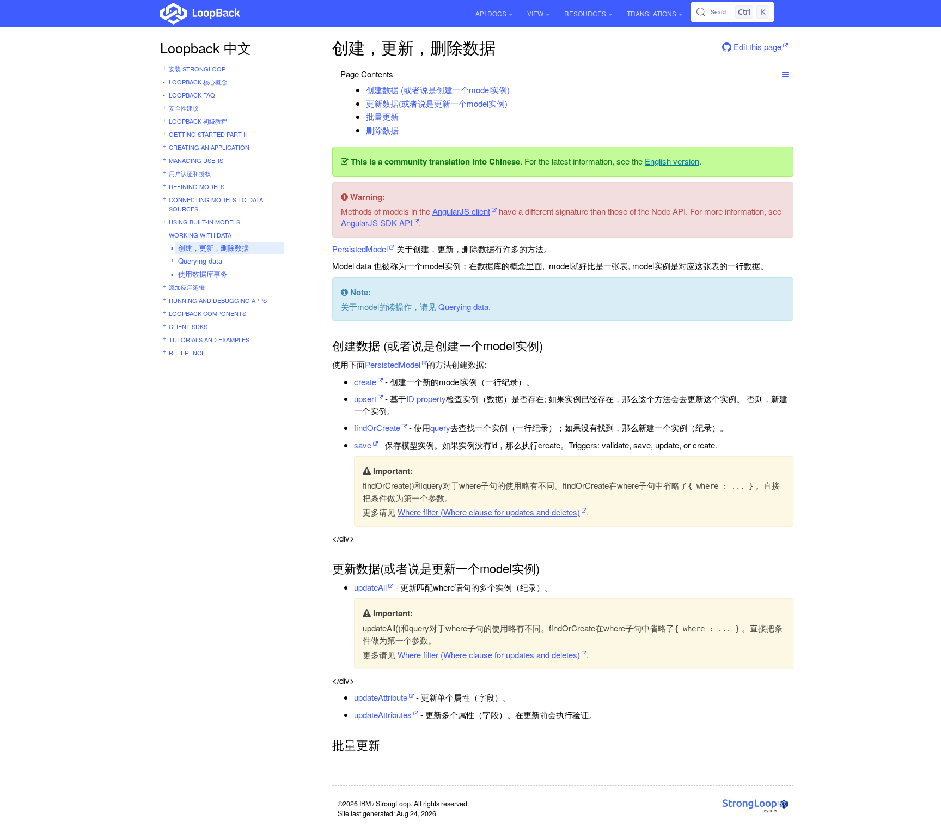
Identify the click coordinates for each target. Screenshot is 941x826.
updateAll (370, 587)
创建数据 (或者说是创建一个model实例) (438, 89)
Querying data (200, 261)
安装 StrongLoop (197, 68)
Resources (585, 13)
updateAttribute (380, 697)
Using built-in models (204, 221)
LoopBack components (207, 313)
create (365, 381)
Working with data (200, 234)
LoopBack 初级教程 (198, 121)
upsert (365, 398)
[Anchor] (515, 90)
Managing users (196, 160)
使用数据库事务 (203, 274)
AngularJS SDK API (376, 222)
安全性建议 (184, 108)
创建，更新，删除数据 (213, 247)
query (440, 427)
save (362, 445)
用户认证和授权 (190, 173)
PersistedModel (360, 248)
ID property (426, 398)
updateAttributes (383, 714)
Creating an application (209, 147)
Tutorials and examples (209, 339)
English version (672, 161)
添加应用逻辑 (187, 287)
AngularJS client (461, 211)
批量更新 (382, 116)
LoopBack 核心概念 (198, 81)
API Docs (490, 13)
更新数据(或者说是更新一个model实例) (437, 103)
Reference (187, 352)
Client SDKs (188, 326)
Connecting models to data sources (216, 204)
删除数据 (382, 130)
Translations (651, 13)
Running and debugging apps (218, 300)
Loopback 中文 (205, 47)
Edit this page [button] (756, 46)
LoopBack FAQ (192, 94)
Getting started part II (208, 134)
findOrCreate (377, 427)
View (535, 13)
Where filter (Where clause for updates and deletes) (489, 512)
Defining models (196, 186)
